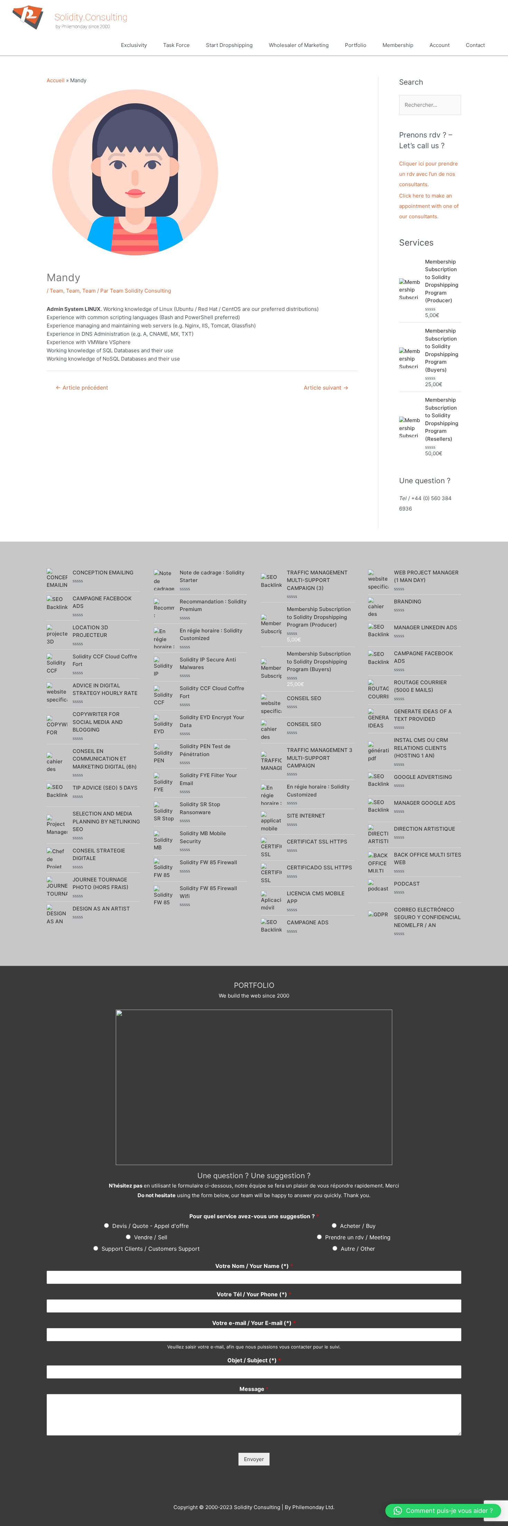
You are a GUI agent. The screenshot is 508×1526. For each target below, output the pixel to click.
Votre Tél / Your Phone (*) (254, 1294)
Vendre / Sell (150, 1237)
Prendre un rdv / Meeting (358, 1237)
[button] (443, 1511)
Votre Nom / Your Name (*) (254, 1265)
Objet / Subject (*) (254, 1360)
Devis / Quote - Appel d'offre (150, 1225)
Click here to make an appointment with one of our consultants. (429, 206)
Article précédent (82, 387)
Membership (398, 45)
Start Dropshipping (229, 45)
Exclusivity (134, 45)
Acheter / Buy (358, 1225)
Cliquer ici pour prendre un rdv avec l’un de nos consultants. (428, 174)
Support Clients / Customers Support (151, 1248)
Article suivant (326, 387)
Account (440, 45)
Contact (475, 45)
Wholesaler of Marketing (299, 45)
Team (56, 290)
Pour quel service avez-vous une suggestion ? (254, 1216)
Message (254, 1388)
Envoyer (254, 1459)
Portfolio (355, 45)
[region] (254, 1087)
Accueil (56, 80)
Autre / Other (358, 1248)
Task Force (176, 45)
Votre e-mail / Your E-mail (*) (254, 1322)
